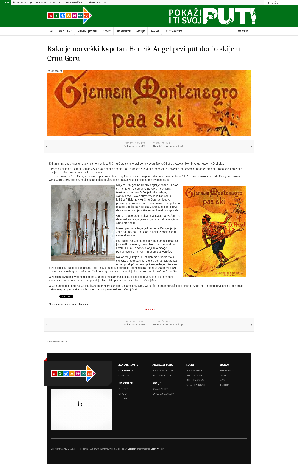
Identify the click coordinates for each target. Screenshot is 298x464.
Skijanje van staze (57, 341)
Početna (51, 31)
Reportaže (123, 31)
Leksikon (132, 449)
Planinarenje (194, 370)
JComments (149, 309)
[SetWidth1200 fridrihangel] (214, 231)
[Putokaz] (69, 15)
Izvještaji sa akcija (163, 394)
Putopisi (123, 399)
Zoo (222, 380)
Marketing (55, 2)
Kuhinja (224, 385)
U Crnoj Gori (125, 370)
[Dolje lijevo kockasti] (81, 409)
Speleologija (194, 375)
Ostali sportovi (195, 385)
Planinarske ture (162, 370)
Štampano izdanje (22, 2)
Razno (154, 31)
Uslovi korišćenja (74, 2)
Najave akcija (160, 389)
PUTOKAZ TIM (173, 31)
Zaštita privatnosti (97, 2)
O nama (5, 2)
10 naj (223, 375)
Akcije (140, 31)
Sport (107, 31)
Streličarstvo (195, 380)
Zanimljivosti (87, 31)
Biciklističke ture (162, 375)
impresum (41, 2)
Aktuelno (65, 31)
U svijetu (123, 375)
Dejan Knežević (158, 449)
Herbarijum (227, 370)
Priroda (123, 389)
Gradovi (123, 394)
